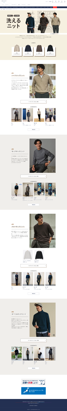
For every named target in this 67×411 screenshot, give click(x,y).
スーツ (11, 7)
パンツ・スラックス (32, 7)
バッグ (44, 7)
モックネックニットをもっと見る (34, 176)
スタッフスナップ (14, 4)
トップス (37, 7)
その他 (51, 7)
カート (65, 2)
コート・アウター (22, 7)
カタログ (29, 4)
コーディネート (24, 4)
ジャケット (26, 7)
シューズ (41, 7)
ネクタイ (7, 7)
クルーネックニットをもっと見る (34, 265)
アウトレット (55, 7)
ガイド (59, 2)
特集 (19, 4)
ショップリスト (56, 2)
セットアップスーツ (15, 7)
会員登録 (50, 1)
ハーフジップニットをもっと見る (34, 101)
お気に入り (62, 2)
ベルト (48, 7)
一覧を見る (33, 129)
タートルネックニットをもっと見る (33, 340)
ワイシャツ (3, 7)
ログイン (47, 1)
